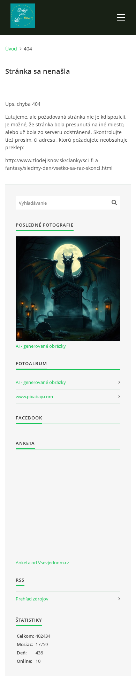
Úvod (11, 48)
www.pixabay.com (34, 396)
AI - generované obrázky (41, 346)
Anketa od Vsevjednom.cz (42, 562)
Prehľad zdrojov (32, 599)
